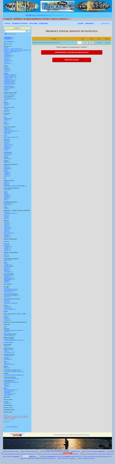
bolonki (6, 89)
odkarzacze (7, 291)
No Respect (7, 246)
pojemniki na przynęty (10, 303)
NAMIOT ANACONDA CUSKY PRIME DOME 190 (46, 42)
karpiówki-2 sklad (9, 74)
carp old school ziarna (10, 378)
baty (5, 90)
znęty (5, 384)
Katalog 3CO (76, 454)
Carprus (6, 148)
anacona (6, 260)
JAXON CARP (8, 266)
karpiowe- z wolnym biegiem (12, 48)
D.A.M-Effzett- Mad (9, 213)
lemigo (6, 256)
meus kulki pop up (9, 393)
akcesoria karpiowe (9, 290)
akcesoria (6, 308)
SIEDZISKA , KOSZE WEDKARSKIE (14, 186)
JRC (5, 199)
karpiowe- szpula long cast (11, 51)
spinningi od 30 (8, 84)
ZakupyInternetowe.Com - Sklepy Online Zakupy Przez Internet (85, 456)
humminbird (7, 153)
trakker (6, 230)
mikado (6, 103)
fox (5, 108)
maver (6, 142)
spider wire (7, 132)
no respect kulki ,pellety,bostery (12, 371)
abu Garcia (7, 63)
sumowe (6, 59)
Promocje (56, 434)
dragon (6, 68)
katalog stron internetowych (15, 454)
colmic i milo (7, 144)
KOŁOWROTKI (8, 41)
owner (6, 143)
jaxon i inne (7, 203)
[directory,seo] (42, 451)
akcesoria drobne (8, 309)
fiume (5, 315)
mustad (6, 140)
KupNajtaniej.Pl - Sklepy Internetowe (98, 454)
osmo (5, 363)
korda (5, 267)
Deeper (6, 155)
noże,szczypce (8, 352)
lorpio (5, 301)
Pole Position (7, 275)
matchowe (7, 60)
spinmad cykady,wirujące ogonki (12, 330)
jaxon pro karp (8, 233)
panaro (6, 234)
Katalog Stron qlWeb (14, 451)
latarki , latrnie (8, 349)
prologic (6, 110)
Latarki (6, 386)
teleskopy (6, 78)
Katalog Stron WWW (51, 451)
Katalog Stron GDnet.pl (89, 458)
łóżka (5, 184)
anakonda (6, 118)
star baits (6, 228)
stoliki (5, 182)
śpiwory (6, 167)
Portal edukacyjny (95, 451)
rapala (5, 331)
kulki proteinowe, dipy (10, 382)
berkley (6, 128)
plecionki (6, 129)
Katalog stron (55, 454)
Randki (76, 434)
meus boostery (8, 391)
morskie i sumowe (9, 94)
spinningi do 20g (8, 80)
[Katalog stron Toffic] (85, 451)
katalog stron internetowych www (29, 454)
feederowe (7, 52)
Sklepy (71, 434)
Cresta (5, 212)
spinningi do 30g (8, 82)
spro (5, 47)
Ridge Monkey (8, 279)
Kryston (6, 269)
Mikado (6, 194)
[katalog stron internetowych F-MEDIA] (57, 461)
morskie (6, 54)
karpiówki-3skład (8, 76)
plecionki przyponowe (10, 131)
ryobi (5, 58)
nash (5, 105)
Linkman (61, 454)
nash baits (6, 359)
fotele (5, 183)
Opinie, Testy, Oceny (84, 434)
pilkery (6, 296)
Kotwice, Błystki (8, 338)
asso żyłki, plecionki (9, 137)
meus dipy (7, 392)
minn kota (7, 158)
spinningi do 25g (8, 81)
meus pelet (7, 395)
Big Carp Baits (8, 364)
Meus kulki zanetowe (9, 389)
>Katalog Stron (60, 456)
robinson (6, 56)
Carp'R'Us (6, 265)
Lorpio (6, 223)
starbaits (6, 173)
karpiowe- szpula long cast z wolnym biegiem (16, 50)
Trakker (6, 174)
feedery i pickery (8, 77)
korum (6, 222)
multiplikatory (8, 55)
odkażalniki (7, 271)
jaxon (5, 62)
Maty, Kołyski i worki (10, 289)
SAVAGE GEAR (8, 335)
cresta (5, 208)
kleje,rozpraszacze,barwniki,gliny (13, 375)
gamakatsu (7, 147)
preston (6, 306)
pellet (5, 383)
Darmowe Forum (64, 434)
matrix (6, 165)
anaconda (6, 97)
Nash (5, 270)
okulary (6, 346)
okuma (6, 69)
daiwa (5, 71)
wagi (5, 350)
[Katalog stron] (84, 454)
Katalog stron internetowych (63, 451)
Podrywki (6, 204)
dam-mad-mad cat (9, 98)
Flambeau (6, 237)
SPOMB (6, 280)
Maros (6, 367)
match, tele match (8, 87)
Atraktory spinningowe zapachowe (13, 340)
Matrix (6, 162)
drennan (6, 146)
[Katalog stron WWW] (24, 456)
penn (5, 67)
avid (5, 263)
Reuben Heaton (8, 278)
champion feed (8, 355)
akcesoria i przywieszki (10, 295)
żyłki (5, 133)
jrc (5, 100)
